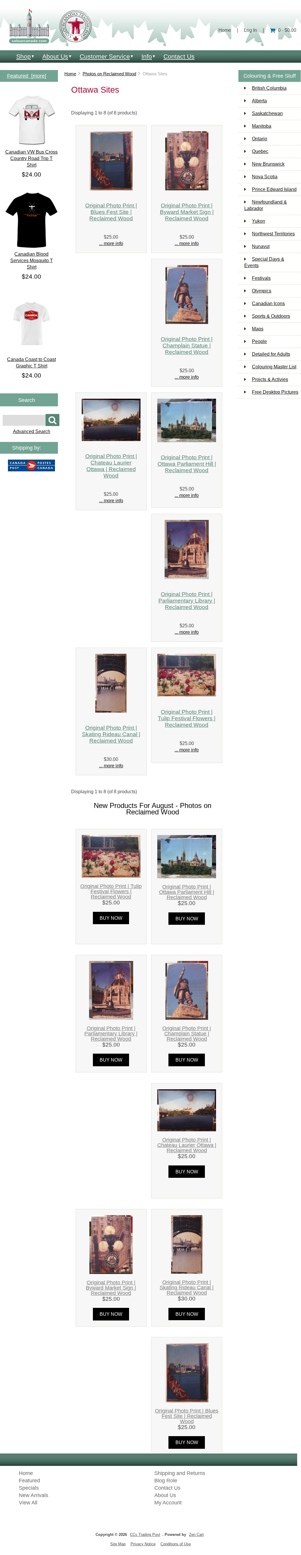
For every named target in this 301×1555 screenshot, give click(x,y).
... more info (111, 243)
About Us (55, 56)
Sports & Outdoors (271, 316)
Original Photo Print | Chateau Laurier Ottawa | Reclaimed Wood (111, 466)
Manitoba (261, 126)
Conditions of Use (175, 1544)
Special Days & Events (264, 262)
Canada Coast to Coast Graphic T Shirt (31, 362)
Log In (250, 30)
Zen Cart (196, 1534)
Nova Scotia (264, 176)
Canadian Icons (268, 303)
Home (224, 30)
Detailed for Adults (271, 354)
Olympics (261, 290)
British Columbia (269, 88)
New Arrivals (33, 1495)
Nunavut (261, 246)
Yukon (258, 221)
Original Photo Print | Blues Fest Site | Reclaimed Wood (111, 212)
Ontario (259, 138)
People (259, 341)
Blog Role (165, 1481)
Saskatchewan (267, 113)
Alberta (259, 100)
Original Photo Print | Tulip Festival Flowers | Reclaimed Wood (186, 718)
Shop (23, 56)
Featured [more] (26, 76)
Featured (29, 1481)
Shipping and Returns (179, 1473)
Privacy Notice (143, 1544)
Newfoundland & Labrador (265, 205)
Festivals (261, 278)
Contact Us (179, 56)
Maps (257, 328)
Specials (29, 1488)
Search (26, 400)
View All (28, 1503)
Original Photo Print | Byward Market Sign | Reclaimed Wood (187, 212)
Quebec (260, 151)
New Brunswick (268, 164)
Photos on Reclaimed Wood (109, 73)
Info (146, 56)
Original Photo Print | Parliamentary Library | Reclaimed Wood (186, 600)
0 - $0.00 (287, 30)
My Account (168, 1503)
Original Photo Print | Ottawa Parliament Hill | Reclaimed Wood (187, 463)
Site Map (118, 1544)
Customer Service (105, 56)
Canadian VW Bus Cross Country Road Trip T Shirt (31, 158)
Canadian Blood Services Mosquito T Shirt (31, 261)
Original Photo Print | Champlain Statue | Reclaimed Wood (187, 345)
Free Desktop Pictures (275, 392)
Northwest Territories (273, 233)
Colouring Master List (274, 366)
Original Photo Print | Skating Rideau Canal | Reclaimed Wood (111, 734)
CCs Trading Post (145, 1534)
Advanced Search (31, 431)
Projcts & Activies (270, 379)
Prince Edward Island (274, 189)
